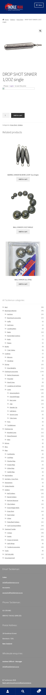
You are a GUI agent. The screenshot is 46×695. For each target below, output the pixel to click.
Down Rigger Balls (13, 508)
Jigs (11, 404)
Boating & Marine (10, 311)
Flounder (10, 379)
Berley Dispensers (13, 375)
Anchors (10, 314)
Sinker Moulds (9, 486)
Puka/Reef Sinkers (13, 522)
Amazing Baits (14, 393)
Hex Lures (13, 400)
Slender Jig (13, 407)
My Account (7, 691)
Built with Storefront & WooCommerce (16, 683)
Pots (8, 422)
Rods (9, 339)
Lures (9, 389)
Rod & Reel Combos (13, 336)
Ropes (9, 343)
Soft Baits (13, 411)
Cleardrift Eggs (14, 397)
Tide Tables (11, 350)
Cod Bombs (11, 454)
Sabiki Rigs (11, 472)
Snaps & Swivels (12, 540)
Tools (7, 551)
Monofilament (12, 436)
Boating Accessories (14, 318)
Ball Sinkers (11, 493)
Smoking (10, 361)
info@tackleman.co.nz (10, 582)
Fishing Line (9, 429)
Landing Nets (11, 329)
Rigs (6, 450)
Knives (7, 443)
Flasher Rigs (11, 461)
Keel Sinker (11, 515)
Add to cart (18, 115)
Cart (35, 689)
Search (23, 691)
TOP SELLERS (9, 554)
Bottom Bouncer (12, 500)
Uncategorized (10, 558)
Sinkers (12, 20)
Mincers (9, 357)
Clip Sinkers (11, 504)
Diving (7, 364)
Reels (9, 332)
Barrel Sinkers (11, 497)
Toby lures (13, 418)
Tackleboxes (11, 425)
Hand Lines (11, 382)
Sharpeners (8, 483)
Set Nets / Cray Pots (11, 479)
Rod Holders (9, 475)
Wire (8, 440)
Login (12, 86)
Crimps (9, 533)
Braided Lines (11, 432)
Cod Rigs (10, 457)
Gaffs (9, 321)
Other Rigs (10, 468)
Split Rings (11, 543)
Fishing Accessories (11, 371)
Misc (6, 447)
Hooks (9, 536)
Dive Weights (11, 368)
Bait (6, 307)
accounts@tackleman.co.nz (12, 593)
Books (7, 347)
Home (7, 20)
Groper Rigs (11, 465)
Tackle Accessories (13, 547)
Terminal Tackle (10, 529)
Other (9, 518)
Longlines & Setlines (14, 386)
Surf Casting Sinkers (14, 526)
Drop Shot (20, 20)
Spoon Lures (14, 414)
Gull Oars (10, 325)
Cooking (7, 354)
